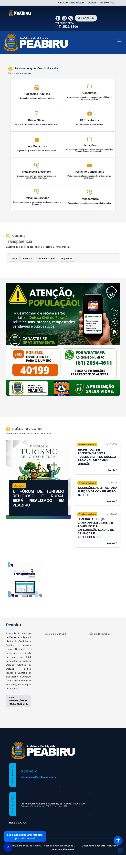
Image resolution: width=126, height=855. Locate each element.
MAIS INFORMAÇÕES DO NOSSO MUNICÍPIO (18, 700)
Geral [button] (14, 258)
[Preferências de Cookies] (7, 847)
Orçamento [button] (67, 258)
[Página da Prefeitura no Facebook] (58, 18)
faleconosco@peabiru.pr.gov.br (38, 777)
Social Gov (87, 18)
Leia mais (110, 470)
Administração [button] (46, 258)
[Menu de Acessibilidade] (118, 840)
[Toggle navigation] (119, 43)
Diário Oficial (107, 3)
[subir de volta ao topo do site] (120, 850)
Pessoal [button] (27, 258)
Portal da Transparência (71, 3)
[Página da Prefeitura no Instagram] (65, 18)
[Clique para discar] (71, 18)
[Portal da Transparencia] (25, 580)
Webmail (92, 3)
